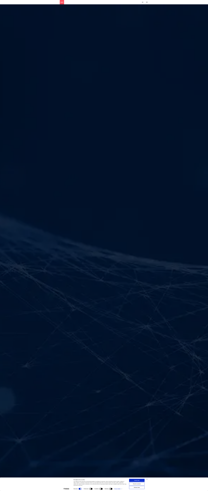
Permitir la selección (137, 483)
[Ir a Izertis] (62, 2)
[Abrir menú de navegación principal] (146, 2)
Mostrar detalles (117, 488)
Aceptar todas (136, 480)
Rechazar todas (137, 487)
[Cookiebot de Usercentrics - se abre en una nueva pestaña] (66, 489)
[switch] (90, 489)
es (142, 2)
